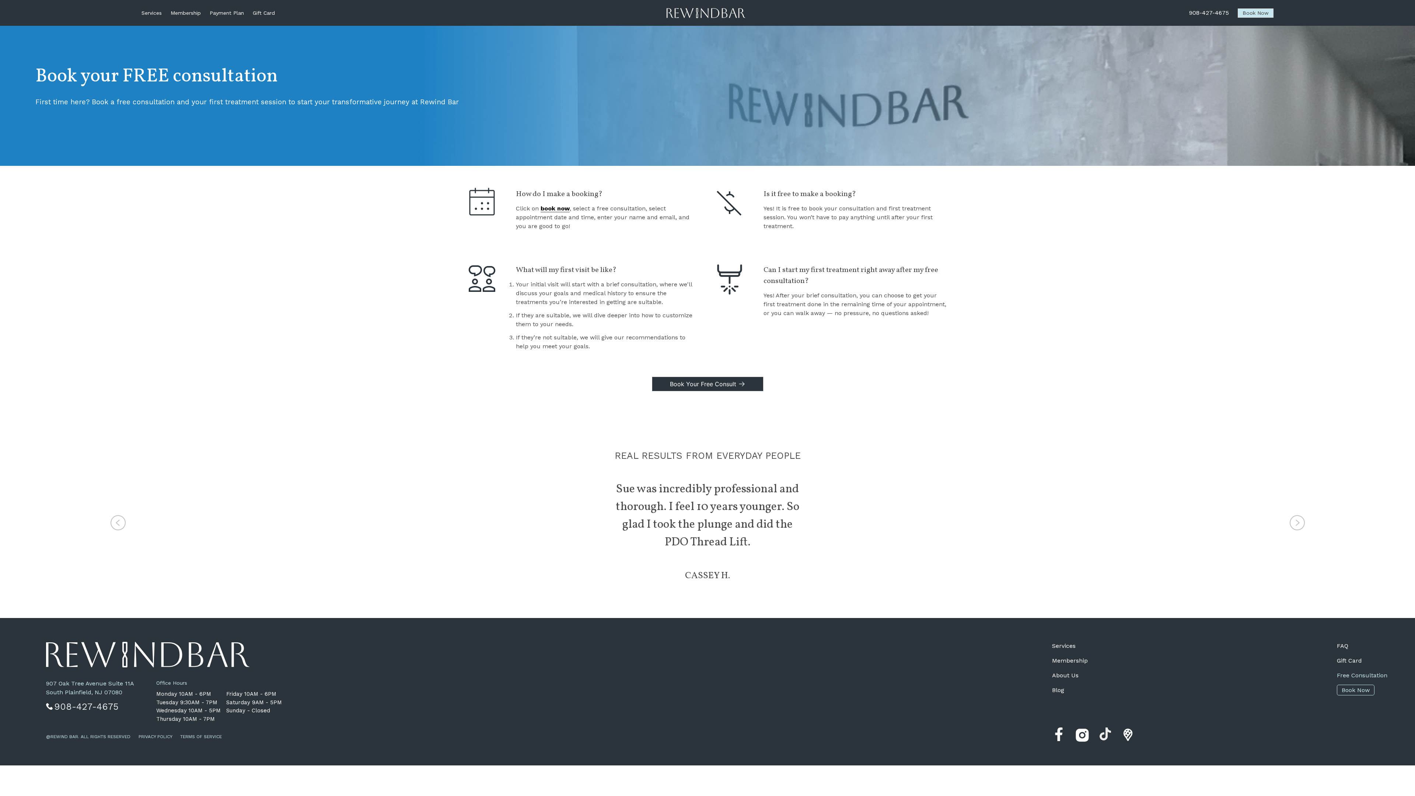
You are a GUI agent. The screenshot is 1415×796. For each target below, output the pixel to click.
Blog (1058, 690)
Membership (186, 13)
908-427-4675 (1209, 12)
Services (152, 13)
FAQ (1342, 645)
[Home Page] (706, 13)
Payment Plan (227, 13)
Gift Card (264, 13)
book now (555, 208)
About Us (1065, 675)
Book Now (1356, 690)
